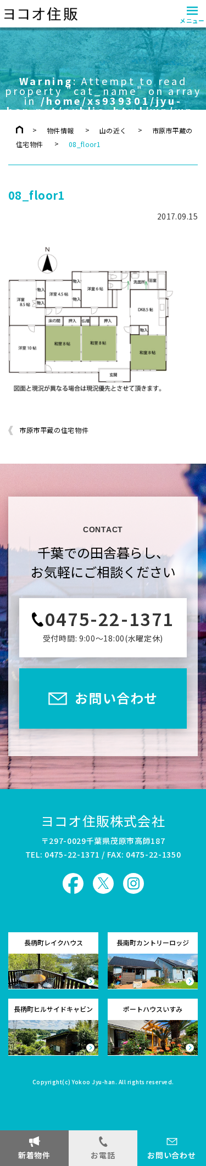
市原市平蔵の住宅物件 (53, 430)
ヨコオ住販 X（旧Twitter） (103, 883)
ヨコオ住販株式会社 (103, 820)
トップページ (19, 129)
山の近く (112, 130)
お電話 (103, 1155)
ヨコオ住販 (39, 13)
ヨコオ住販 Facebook (73, 883)
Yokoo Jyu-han (93, 1082)
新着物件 (34, 1155)
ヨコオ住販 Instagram (133, 883)
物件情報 (60, 130)
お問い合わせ (171, 1155)
